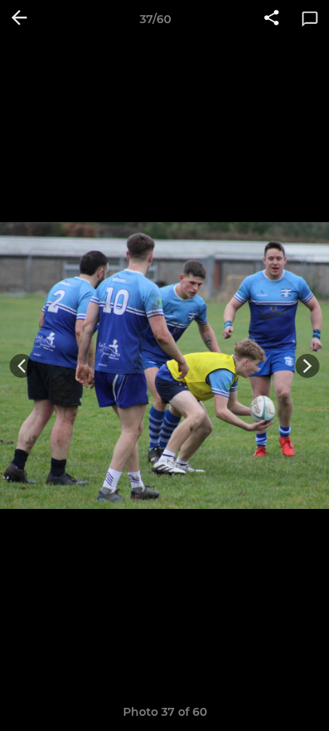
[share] (271, 19)
